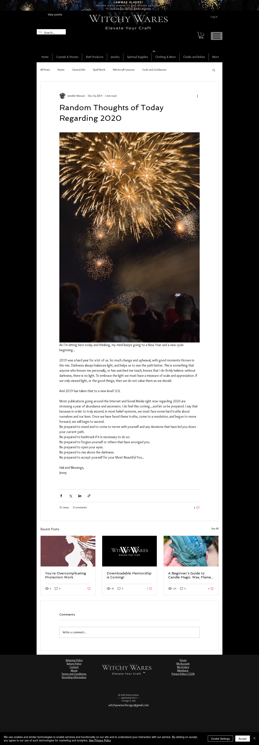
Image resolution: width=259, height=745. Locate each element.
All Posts (45, 69)
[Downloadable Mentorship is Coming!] (129, 551)
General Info (78, 69)
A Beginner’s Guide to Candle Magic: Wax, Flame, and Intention (190, 575)
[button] (201, 35)
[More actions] (197, 96)
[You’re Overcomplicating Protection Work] (68, 551)
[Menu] (216, 36)
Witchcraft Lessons (124, 69)
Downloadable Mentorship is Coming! (129, 575)
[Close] (254, 738)
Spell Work (99, 69)
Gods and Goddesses (154, 69)
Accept (243, 738)
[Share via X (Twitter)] (70, 496)
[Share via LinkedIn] (80, 496)
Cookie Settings (220, 738)
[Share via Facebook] (61, 496)
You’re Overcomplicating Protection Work (65, 575)
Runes (61, 69)
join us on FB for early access (130, 8)
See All (215, 528)
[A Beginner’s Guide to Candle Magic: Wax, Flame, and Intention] (191, 551)
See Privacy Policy (100, 740)
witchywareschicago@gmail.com (128, 705)
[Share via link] (89, 496)
